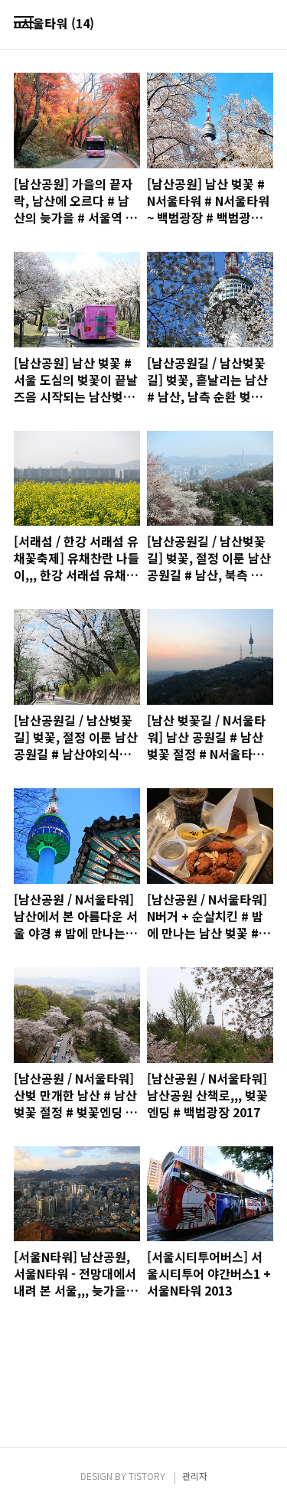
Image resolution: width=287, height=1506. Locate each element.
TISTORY (147, 1475)
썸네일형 (242, 24)
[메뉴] (23, 23)
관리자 (194, 1475)
